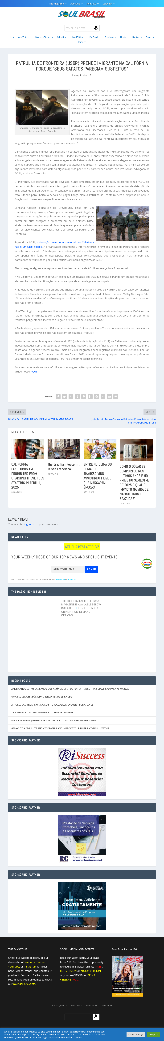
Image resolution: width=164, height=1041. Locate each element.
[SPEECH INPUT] (90, 28)
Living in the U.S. (82, 75)
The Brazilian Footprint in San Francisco (64, 466)
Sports (148, 37)
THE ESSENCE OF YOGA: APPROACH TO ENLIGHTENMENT (42, 712)
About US (75, 4)
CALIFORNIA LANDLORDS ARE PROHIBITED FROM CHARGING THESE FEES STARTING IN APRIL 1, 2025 (27, 475)
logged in (29, 524)
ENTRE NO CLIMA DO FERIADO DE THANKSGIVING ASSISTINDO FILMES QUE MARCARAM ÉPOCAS (98, 475)
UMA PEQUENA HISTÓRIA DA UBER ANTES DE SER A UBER (42, 696)
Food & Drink (77, 37)
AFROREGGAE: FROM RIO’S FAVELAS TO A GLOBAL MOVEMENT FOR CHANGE (52, 704)
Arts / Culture (23, 37)
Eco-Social (94, 37)
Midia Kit (91, 4)
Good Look (109, 37)
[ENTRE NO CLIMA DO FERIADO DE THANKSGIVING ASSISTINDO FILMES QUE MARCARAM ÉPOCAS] (100, 449)
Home (12, 37)
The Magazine (56, 4)
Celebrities (61, 37)
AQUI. (34, 371)
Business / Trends (42, 37)
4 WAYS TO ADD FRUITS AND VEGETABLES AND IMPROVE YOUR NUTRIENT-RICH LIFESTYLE (60, 728)
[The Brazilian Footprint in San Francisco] (64, 449)
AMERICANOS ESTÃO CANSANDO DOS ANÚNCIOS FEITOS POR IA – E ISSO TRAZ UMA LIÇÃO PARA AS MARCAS (70, 688)
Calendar (107, 4)
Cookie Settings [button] (136, 1034)
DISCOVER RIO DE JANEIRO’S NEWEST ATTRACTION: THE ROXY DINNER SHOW (53, 720)
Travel (80, 42)
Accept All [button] (153, 1034)
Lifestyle (135, 37)
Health (123, 37)
